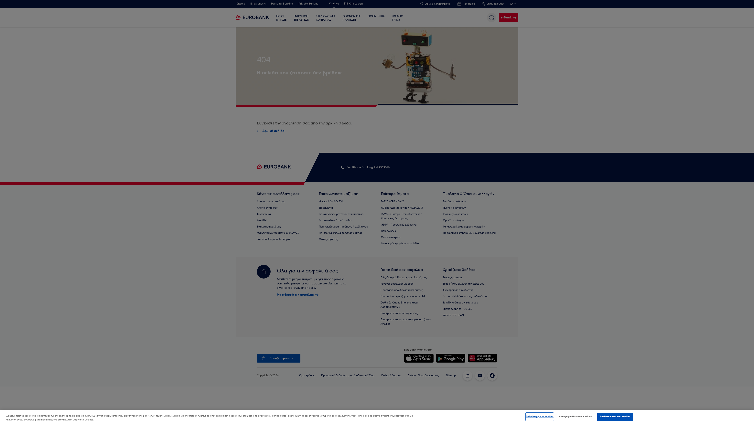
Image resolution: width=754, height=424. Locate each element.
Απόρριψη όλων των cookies (575, 416)
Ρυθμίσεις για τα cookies (540, 416)
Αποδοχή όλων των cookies (614, 416)
